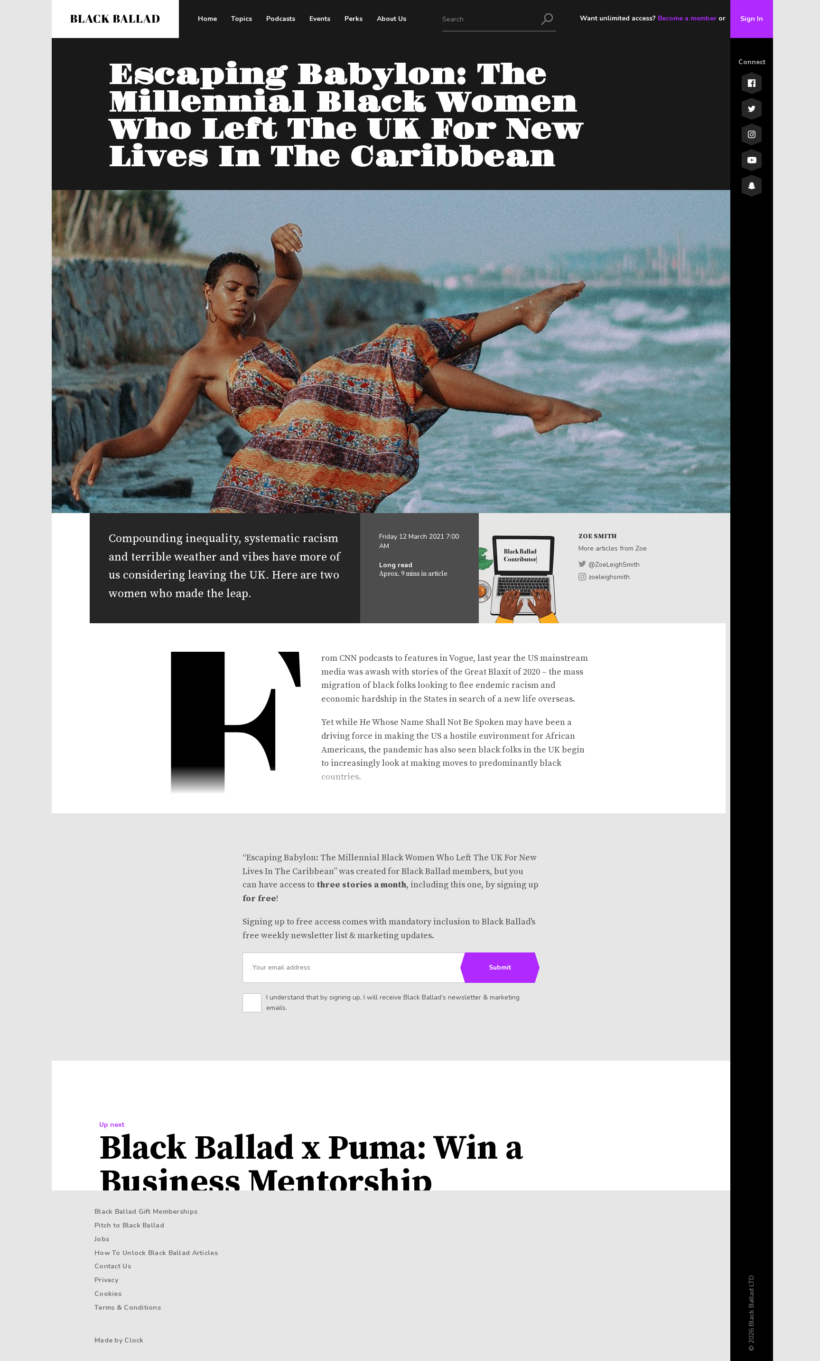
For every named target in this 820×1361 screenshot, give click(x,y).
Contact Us (112, 1266)
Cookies (107, 1293)
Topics (241, 18)
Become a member (687, 18)
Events (319, 18)
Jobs (101, 1239)
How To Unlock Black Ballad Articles (156, 1252)
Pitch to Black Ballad (129, 1225)
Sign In (751, 18)
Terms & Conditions (127, 1307)
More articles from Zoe (612, 548)
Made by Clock (119, 1340)
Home (207, 18)
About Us (391, 18)
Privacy (106, 1280)
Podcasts (280, 18)
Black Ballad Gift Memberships (145, 1211)
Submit (500, 967)
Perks (354, 18)
